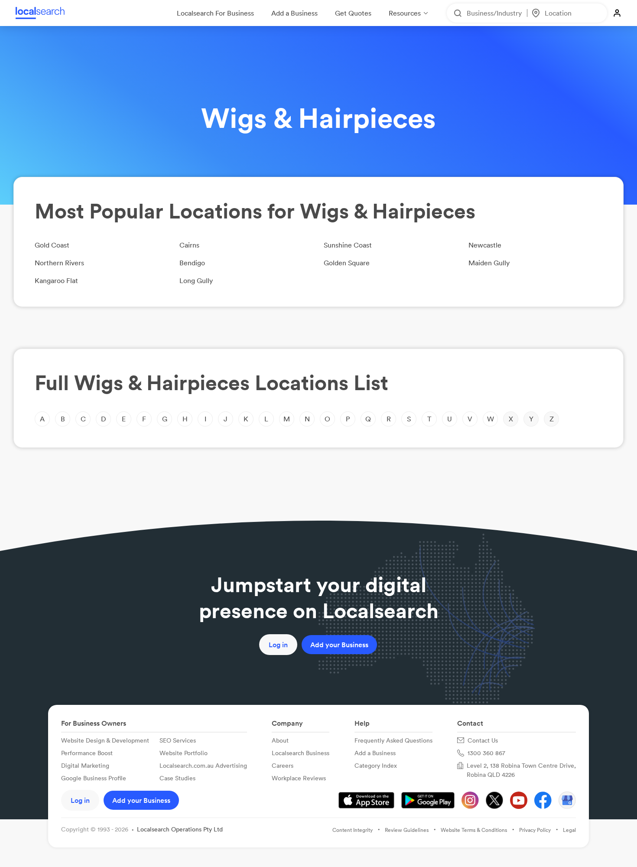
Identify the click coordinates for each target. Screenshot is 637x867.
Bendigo (192, 262)
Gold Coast (52, 245)
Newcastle (484, 245)
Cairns (189, 245)
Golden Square (347, 262)
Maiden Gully (489, 262)
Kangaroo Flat (56, 280)
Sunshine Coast (348, 245)
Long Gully (196, 280)
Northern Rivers (59, 262)
